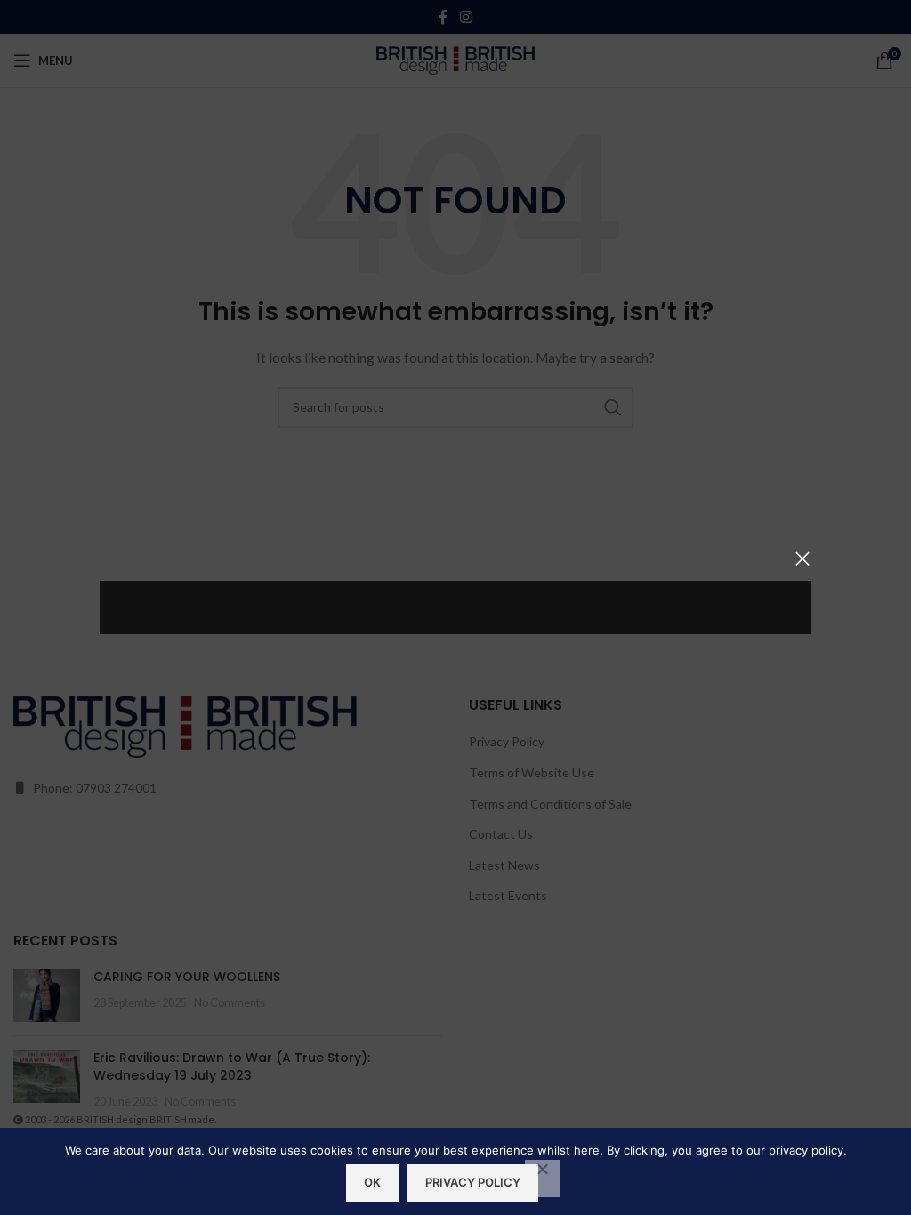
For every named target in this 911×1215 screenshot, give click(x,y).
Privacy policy (472, 1182)
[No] (542, 1178)
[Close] (802, 558)
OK (372, 1182)
